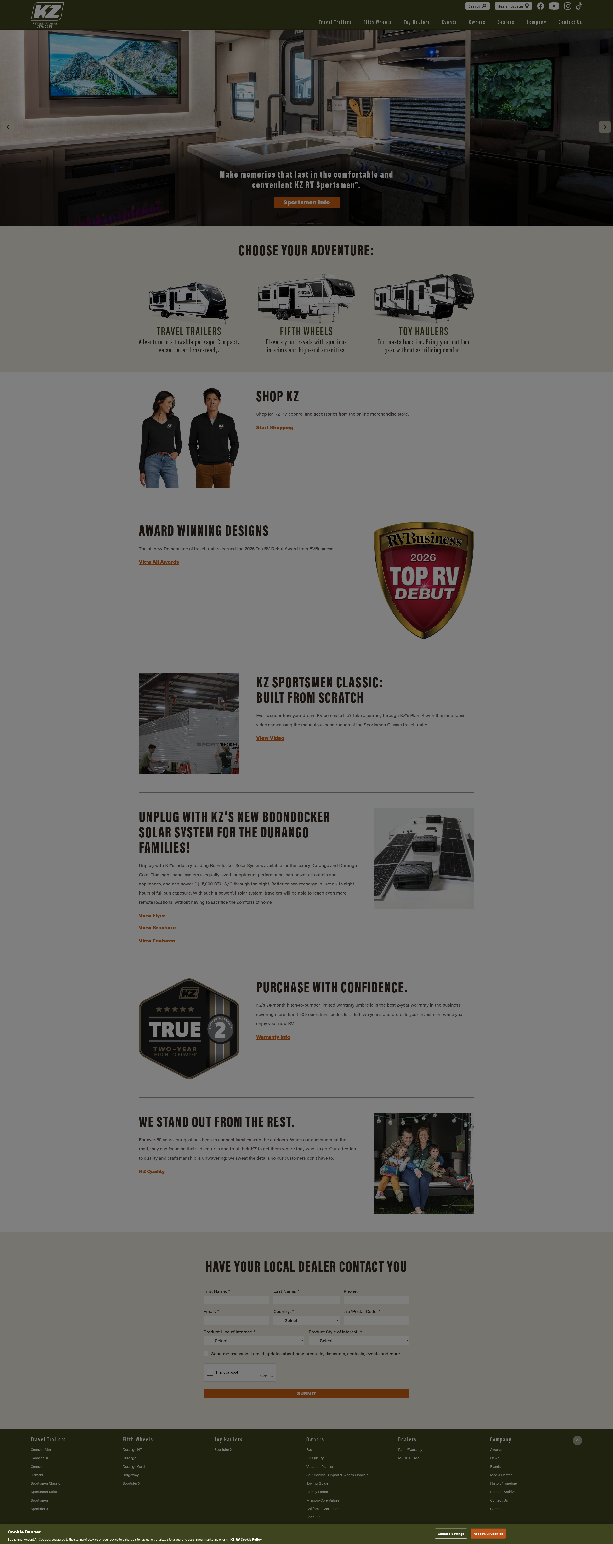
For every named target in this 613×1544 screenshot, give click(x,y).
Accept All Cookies (488, 1533)
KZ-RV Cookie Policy (246, 1539)
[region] (306, 1534)
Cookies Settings (451, 1533)
